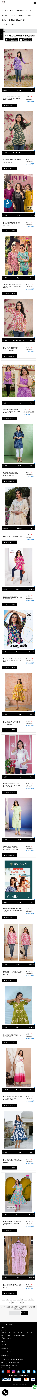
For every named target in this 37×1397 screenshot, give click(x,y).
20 (16, 1302)
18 (9, 1302)
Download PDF (10, 106)
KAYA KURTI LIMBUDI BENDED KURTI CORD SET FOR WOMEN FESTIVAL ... (12, 223)
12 (14, 1299)
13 (18, 1299)
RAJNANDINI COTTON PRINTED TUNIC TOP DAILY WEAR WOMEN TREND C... (12, 910)
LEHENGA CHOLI (8, 25)
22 (23, 1302)
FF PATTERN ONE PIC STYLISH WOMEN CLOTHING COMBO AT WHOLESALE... (12, 1035)
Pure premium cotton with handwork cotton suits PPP (12, 535)
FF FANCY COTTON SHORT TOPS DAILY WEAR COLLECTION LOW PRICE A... (12, 973)
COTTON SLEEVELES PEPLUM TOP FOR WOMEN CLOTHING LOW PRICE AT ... (11, 411)
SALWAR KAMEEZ (24, 15)
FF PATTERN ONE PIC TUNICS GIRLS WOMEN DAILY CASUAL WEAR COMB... (12, 722)
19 (13, 1302)
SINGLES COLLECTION (17, 20)
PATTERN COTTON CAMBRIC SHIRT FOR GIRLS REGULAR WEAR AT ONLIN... (11, 349)
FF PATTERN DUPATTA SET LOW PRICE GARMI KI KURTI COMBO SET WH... (12, 1286)
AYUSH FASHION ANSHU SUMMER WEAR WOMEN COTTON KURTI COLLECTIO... (11, 848)
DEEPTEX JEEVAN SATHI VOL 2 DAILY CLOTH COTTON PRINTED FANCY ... (12, 660)
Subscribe (24, 1313)
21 (20, 1302)
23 (27, 1302)
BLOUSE (4, 15)
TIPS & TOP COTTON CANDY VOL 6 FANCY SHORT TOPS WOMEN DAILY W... (12, 286)
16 (29, 1299)
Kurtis (4, 20)
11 (11, 1299)
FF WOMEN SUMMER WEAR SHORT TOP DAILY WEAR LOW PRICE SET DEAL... (11, 785)
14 (22, 1299)
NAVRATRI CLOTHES (23, 10)
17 (33, 1299)
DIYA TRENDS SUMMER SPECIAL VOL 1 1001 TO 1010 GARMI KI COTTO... (12, 1223)
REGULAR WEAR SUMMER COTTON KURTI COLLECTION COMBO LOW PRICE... (11, 474)
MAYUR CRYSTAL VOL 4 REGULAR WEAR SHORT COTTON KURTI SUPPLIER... (12, 597)
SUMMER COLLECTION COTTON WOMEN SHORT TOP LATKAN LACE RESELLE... (12, 98)
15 (25, 1299)
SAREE (13, 15)
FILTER (2, 34)
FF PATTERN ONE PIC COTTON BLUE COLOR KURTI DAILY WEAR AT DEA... (12, 1161)
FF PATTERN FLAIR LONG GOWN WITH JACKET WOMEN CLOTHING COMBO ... (12, 1098)
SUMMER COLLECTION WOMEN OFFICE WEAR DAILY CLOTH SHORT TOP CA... (12, 161)
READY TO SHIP (7, 10)
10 (7, 1299)
